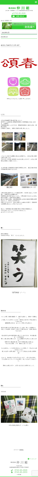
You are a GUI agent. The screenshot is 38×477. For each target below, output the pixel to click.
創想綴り (22, 449)
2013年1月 (4, 37)
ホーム (2, 20)
